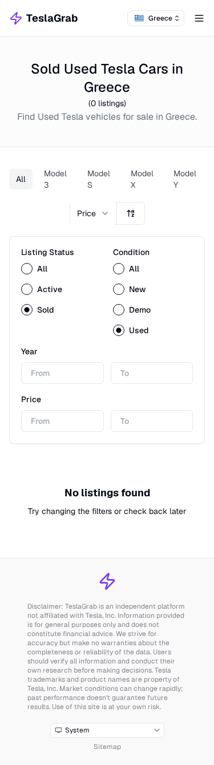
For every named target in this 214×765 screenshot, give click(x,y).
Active (49, 289)
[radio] (27, 268)
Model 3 (55, 179)
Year (29, 351)
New (137, 289)
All (21, 179)
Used (139, 330)
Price (31, 399)
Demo (140, 310)
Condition (131, 252)
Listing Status (47, 252)
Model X (142, 179)
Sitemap (107, 746)
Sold (45, 310)
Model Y (184, 179)
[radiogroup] (61, 289)
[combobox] (155, 18)
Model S (98, 179)
